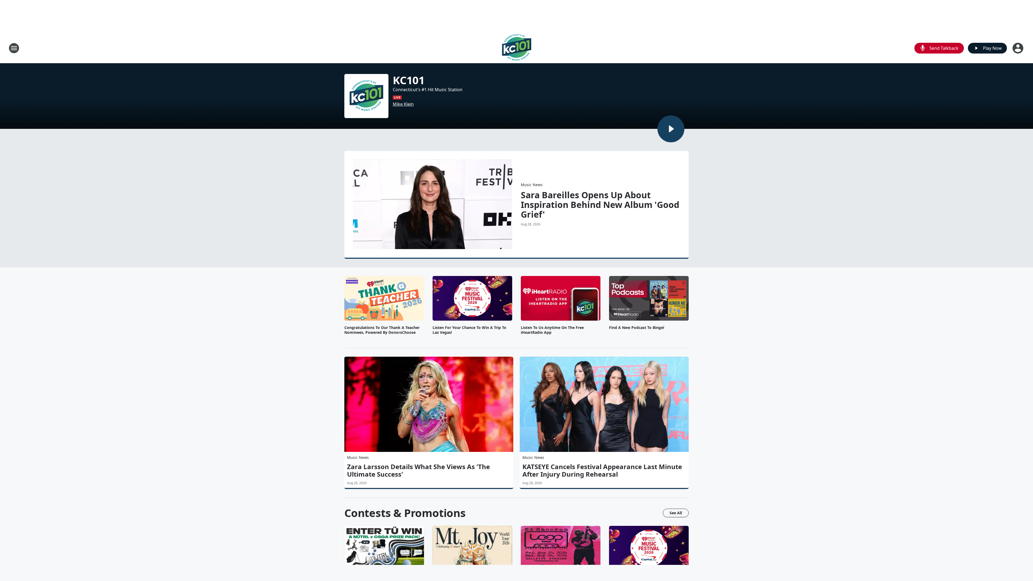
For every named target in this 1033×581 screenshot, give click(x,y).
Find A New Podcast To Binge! (636, 327)
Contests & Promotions (405, 512)
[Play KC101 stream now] (366, 96)
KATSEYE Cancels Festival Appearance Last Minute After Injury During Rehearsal (602, 470)
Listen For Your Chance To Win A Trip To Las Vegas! (469, 330)
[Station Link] (516, 48)
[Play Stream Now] (670, 128)
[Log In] (1018, 48)
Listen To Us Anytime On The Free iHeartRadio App (552, 330)
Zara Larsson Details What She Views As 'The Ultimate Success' (418, 470)
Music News (532, 184)
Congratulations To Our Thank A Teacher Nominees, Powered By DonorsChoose (382, 330)
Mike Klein (403, 104)
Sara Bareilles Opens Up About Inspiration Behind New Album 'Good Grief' (600, 204)
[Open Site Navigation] (14, 48)
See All (676, 512)
